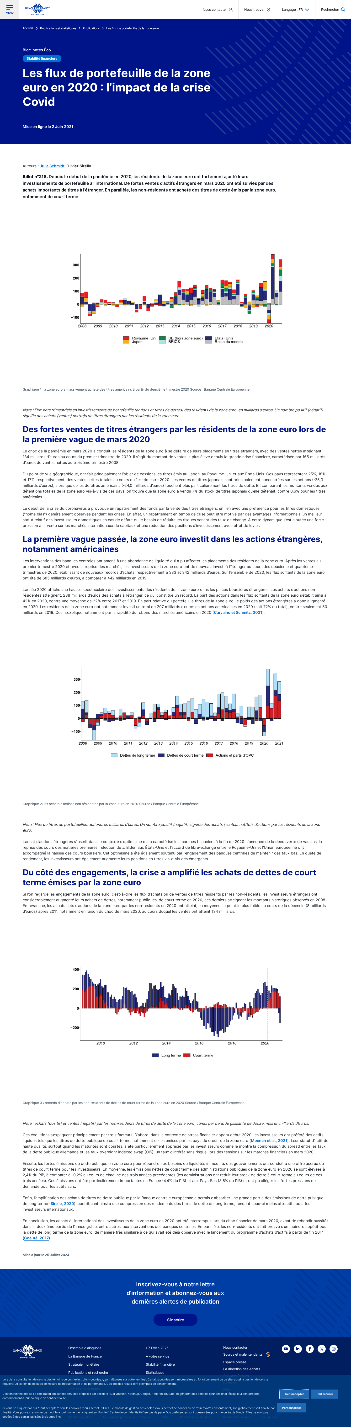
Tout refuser (324, 1394)
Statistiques (155, 1372)
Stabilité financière (160, 1364)
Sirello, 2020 (62, 1203)
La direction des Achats (241, 1369)
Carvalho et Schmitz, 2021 (238, 612)
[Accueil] (27, 1351)
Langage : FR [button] (292, 9)
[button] (333, 9)
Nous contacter (235, 1347)
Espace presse (234, 1362)
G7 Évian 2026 (157, 1348)
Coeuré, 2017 (36, 1238)
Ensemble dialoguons (84, 1348)
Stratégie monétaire (83, 1364)
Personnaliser (291, 1408)
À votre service (157, 1356)
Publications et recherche (88, 1372)
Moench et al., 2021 (269, 1140)
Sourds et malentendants (242, 1354)
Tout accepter (294, 1394)
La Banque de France (85, 1356)
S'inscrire (175, 1319)
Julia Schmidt (52, 166)
